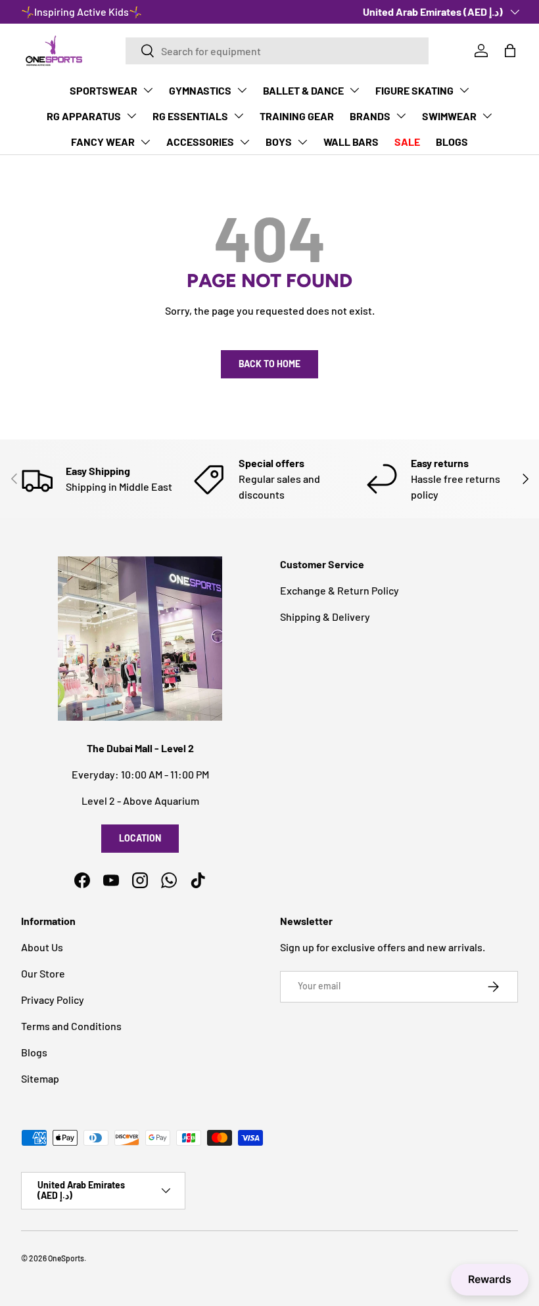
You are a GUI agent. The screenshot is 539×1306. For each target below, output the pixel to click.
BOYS (279, 141)
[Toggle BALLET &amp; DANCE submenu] (354, 90)
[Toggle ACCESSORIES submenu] (244, 142)
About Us (42, 947)
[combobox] (277, 50)
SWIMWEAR (449, 116)
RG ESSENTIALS (190, 116)
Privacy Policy (52, 999)
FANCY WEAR (103, 141)
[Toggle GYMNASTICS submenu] (242, 90)
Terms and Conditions (71, 1026)
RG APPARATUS (84, 116)
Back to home (269, 363)
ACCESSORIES (200, 141)
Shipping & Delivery (325, 616)
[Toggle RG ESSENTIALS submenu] (238, 116)
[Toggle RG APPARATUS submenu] (131, 116)
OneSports (66, 1258)
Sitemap (40, 1078)
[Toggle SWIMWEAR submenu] (487, 116)
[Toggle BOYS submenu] (302, 142)
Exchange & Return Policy (339, 590)
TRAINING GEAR (297, 116)
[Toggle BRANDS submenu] (401, 116)
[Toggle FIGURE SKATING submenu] (464, 90)
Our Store (43, 973)
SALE (407, 141)
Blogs (34, 1052)
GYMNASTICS (200, 90)
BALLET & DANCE (303, 90)
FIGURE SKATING (414, 90)
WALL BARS (351, 141)
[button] (510, 50)
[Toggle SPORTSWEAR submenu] (148, 90)
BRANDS (370, 116)
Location (140, 838)
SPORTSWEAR (103, 90)
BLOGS (452, 141)
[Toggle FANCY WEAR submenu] (145, 142)
